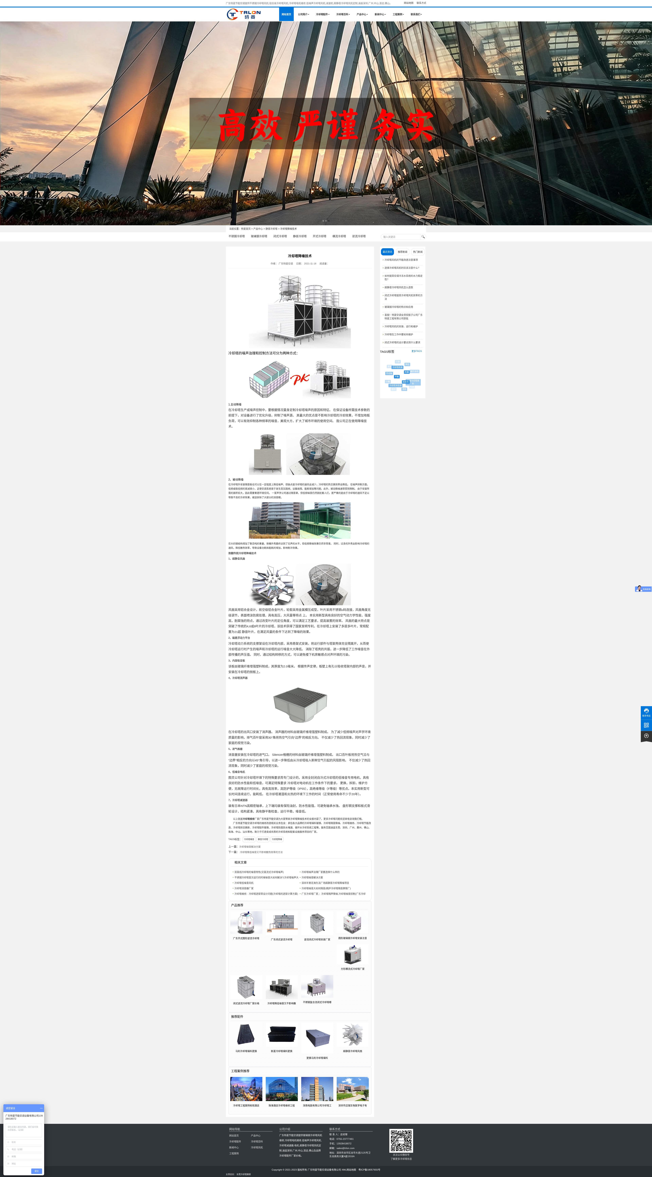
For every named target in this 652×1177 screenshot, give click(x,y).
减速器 (410, 367)
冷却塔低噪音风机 (243, 883)
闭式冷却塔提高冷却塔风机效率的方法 (404, 297)
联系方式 (421, 3)
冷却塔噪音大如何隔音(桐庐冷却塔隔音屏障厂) (326, 888)
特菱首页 (246, 228)
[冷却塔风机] (326, 123)
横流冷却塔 (339, 236)
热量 (387, 372)
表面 (403, 391)
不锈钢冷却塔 (237, 236)
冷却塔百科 (342, 14)
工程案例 (397, 14)
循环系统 (392, 371)
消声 (412, 387)
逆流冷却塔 (359, 236)
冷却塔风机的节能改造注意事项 (401, 259)
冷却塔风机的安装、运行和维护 (401, 326)
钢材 (402, 370)
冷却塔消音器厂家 (243, 888)
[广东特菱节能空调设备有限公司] (244, 18)
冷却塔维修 (249, 818)
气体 (398, 387)
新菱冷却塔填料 (391, 381)
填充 (402, 378)
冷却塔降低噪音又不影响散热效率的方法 (261, 852)
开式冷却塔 (319, 236)
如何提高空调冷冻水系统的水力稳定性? (404, 277)
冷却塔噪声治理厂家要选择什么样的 (321, 872)
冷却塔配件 (322, 14)
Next (3, 123)
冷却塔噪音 (249, 839)
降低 (392, 364)
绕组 (414, 369)
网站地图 (408, 3)
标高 (416, 378)
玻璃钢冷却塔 (259, 236)
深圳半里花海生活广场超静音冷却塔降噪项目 (325, 883)
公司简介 (302, 14)
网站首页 (286, 14)
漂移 (393, 389)
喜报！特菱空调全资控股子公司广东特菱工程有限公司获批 (404, 316)
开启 (402, 362)
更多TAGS (417, 351)
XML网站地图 (349, 1169)
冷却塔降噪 (277, 839)
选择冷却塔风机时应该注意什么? (402, 267)
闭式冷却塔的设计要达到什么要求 (402, 342)
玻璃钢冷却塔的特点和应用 (399, 307)
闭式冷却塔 (280, 236)
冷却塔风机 (257, 1147)
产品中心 (361, 14)
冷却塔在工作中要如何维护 (399, 334)
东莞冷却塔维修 (244, 1174)
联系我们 (415, 14)
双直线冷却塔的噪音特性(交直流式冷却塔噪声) (259, 872)
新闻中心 (379, 14)
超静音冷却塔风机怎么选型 (399, 287)
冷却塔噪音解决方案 (250, 846)
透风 (413, 376)
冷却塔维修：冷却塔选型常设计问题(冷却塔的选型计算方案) (266, 893)
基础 (408, 385)
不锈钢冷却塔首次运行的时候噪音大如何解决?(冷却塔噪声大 (266, 877)
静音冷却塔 (271, 228)
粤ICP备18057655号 (369, 1169)
